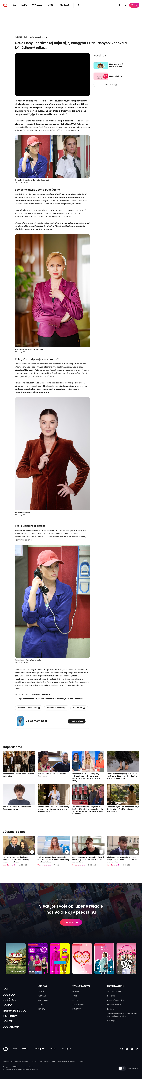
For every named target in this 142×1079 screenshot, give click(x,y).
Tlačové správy (114, 991)
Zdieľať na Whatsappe (56, 708)
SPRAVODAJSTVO (81, 985)
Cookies (33, 1061)
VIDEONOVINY (78, 1004)
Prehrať (67, 922)
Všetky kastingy (110, 84)
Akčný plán (112, 1020)
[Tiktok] (136, 1048)
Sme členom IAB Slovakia (66, 1061)
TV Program (37, 5)
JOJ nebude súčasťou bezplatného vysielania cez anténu (122, 1014)
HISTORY (41, 1009)
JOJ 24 (51, 5)
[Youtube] (131, 1048)
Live (14, 5)
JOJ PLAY (9, 995)
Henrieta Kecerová (74, 698)
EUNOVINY (76, 1009)
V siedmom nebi (30, 698)
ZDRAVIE (41, 1004)
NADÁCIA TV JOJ (14, 1011)
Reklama (111, 996)
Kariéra (110, 1009)
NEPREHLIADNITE (115, 985)
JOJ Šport (64, 5)
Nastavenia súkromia (47, 1061)
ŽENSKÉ (41, 991)
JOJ (5, 989)
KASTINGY (10, 1016)
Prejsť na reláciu (76, 721)
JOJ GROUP (11, 1027)
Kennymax (16, 1069)
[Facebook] (121, 1048)
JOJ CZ (8, 1021)
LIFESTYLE (42, 985)
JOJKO (7, 1005)
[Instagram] (126, 1048)
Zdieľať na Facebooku (27, 708)
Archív (24, 5)
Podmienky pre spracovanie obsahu (15, 1061)
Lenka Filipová (41, 37)
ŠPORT (75, 1000)
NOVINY (75, 991)
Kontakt (81, 1061)
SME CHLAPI (43, 1000)
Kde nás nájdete (114, 1004)
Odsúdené (59, 698)
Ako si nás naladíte (115, 1000)
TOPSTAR (42, 996)
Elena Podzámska (51, 121)
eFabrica (35, 1069)
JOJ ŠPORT (10, 1000)
